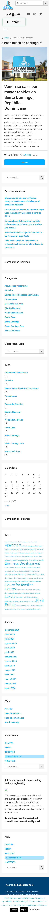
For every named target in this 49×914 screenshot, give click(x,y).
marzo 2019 (10, 679)
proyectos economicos (20, 601)
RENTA (8, 747)
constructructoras (33, 571)
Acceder (8, 709)
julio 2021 (9, 639)
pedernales (19, 597)
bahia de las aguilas (28, 546)
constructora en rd (34, 567)
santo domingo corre (23, 606)
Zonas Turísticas (12, 330)
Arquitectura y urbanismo (16, 286)
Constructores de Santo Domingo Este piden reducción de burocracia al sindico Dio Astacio (23, 224)
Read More (34, 909)
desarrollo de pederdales (13, 574)
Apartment (13, 545)
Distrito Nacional (12, 308)
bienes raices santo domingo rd (23, 560)
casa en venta (22, 567)
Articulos (27, 155)
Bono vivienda (38, 560)
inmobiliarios (30, 590)
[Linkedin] (41, 14)
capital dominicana (11, 567)
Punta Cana (10, 317)
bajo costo (38, 546)
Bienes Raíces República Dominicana (22, 295)
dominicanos (9, 578)
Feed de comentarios (14, 718)
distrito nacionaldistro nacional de (33, 574)
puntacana (32, 601)
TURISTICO (10, 752)
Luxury (10, 596)
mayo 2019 (10, 670)
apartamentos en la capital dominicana (24, 542)
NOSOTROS (10, 761)
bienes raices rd (10, 556)
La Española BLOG (13, 756)
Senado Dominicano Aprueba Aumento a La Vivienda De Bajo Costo (23, 234)
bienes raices (9, 549)
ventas (23, 609)
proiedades (27, 597)
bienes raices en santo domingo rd (30, 553)
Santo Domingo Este (14, 326)
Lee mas (24, 162)
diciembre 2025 (12, 630)
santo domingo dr (37, 606)
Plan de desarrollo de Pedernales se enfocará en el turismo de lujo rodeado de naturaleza (24, 244)
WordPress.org (12, 722)
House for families (19, 585)
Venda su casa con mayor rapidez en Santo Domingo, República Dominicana (21, 97)
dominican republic (20, 578)
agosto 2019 (11, 661)
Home (7, 38)
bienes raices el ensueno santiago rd (26, 549)
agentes (7, 542)
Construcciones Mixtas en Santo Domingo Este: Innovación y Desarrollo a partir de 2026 (24, 212)
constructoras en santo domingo (16, 571)
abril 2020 (9, 652)
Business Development (22, 563)
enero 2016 (10, 688)
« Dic (7, 505)
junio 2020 (10, 648)
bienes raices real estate (24, 556)
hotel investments (35, 582)
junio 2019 (10, 665)
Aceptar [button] (14, 910)
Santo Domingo (12, 322)
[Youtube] (28, 14)
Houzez (11, 589)
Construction (11, 299)
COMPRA (9, 743)
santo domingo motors (12, 609)
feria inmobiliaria (22, 582)
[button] (5, 30)
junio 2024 (10, 634)
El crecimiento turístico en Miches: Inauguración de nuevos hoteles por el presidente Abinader (22, 201)
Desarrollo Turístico (14, 304)
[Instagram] (34, 14)
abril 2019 (9, 674)
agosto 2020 (11, 643)
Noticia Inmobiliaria (14, 313)
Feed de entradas (12, 713)
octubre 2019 (11, 657)
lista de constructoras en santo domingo (26, 593)
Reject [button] (23, 910)
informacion (21, 590)
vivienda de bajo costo (33, 609)
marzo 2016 (10, 683)
